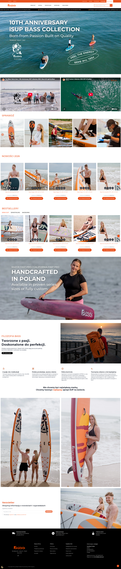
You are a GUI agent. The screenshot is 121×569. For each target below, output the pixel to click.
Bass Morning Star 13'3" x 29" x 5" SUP (36, 192)
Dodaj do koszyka (13, 198)
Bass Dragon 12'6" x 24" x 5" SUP (108, 243)
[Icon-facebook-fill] (18, 555)
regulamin (11, 514)
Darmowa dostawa (21, 531)
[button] (2, 42)
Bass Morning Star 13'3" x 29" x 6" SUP (60, 192)
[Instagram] (20, 555)
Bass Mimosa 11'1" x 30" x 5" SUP (84, 192)
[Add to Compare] (23, 167)
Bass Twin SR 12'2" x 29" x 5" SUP (108, 192)
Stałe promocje (60, 531)
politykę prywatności (21, 514)
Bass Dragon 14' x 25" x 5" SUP (85, 243)
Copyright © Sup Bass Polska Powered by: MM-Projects (21, 566)
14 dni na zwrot (99, 531)
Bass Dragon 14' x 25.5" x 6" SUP (12, 192)
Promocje (103, 1)
